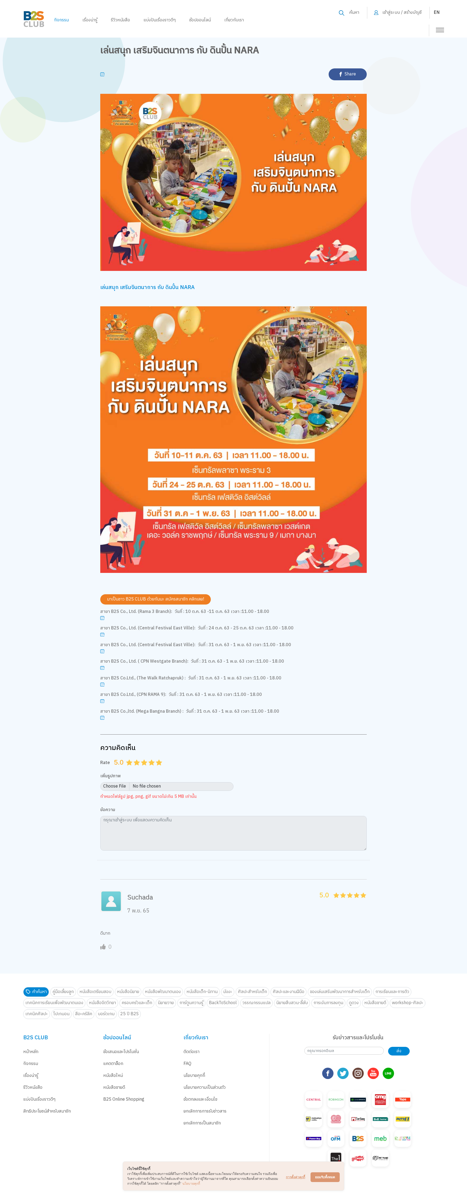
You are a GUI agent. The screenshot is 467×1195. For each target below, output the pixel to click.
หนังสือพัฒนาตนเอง (163, 991)
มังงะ (227, 991)
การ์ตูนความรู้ (191, 1003)
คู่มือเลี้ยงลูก (63, 991)
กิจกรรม (61, 20)
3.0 (145, 769)
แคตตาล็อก (113, 1063)
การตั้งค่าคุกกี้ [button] (295, 1177)
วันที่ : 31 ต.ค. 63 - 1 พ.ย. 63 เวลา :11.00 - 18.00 (244, 645)
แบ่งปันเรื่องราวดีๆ (160, 20)
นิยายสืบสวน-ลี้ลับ (292, 1003)
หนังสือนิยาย (128, 991)
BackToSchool (223, 1003)
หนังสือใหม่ (113, 1075)
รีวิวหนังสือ (120, 20)
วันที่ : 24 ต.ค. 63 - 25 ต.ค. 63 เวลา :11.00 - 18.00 (245, 628)
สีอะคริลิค (83, 1014)
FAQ (187, 1063)
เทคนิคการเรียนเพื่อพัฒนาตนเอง (54, 1003)
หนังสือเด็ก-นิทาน (202, 991)
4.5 (157, 769)
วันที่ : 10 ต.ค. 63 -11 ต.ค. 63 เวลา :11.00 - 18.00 (222, 612)
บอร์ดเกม (106, 1014)
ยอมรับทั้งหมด (325, 1177)
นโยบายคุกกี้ (194, 1075)
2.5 (142, 769)
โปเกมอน (61, 1014)
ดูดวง (354, 1003)
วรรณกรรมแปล (256, 1003)
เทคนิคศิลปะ (36, 1014)
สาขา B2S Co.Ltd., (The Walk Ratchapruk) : (143, 678)
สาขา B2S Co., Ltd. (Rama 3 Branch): (136, 612)
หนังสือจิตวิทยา (102, 1003)
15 (341, 901)
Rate (105, 762)
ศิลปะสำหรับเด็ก (252, 991)
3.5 (150, 769)
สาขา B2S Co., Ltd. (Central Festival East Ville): (147, 628)
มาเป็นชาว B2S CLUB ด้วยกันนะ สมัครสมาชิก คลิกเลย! (155, 599)
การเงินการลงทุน (328, 1003)
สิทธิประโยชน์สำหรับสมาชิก (47, 1111)
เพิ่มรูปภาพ (110, 776)
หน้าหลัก (30, 1051)
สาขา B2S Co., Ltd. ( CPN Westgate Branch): (144, 661)
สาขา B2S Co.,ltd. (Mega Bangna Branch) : (142, 711)
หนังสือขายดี (375, 1003)
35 (354, 901)
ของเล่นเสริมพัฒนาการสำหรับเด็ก (340, 991)
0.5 (127, 769)
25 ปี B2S (129, 1014)
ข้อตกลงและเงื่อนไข (200, 1099)
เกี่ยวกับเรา (234, 20)
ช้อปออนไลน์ (200, 20)
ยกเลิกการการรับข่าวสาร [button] (205, 1111)
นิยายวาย (166, 1003)
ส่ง (398, 1051)
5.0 (160, 769)
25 (348, 901)
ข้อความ (107, 810)
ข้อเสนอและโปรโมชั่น (121, 1051)
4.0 (152, 769)
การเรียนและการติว (392, 991)
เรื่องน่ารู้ (89, 20)
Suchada (140, 897)
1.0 (130, 769)
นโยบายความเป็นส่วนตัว (205, 1087)
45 (361, 901)
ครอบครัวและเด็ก (137, 1003)
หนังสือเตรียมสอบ (95, 991)
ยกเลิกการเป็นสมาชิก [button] (202, 1123)
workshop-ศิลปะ (407, 1003)
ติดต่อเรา (191, 1051)
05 (334, 901)
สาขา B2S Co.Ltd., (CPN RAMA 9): (133, 695)
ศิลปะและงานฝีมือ (288, 991)
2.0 (138, 769)
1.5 (135, 769)
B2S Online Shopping (123, 1099)
